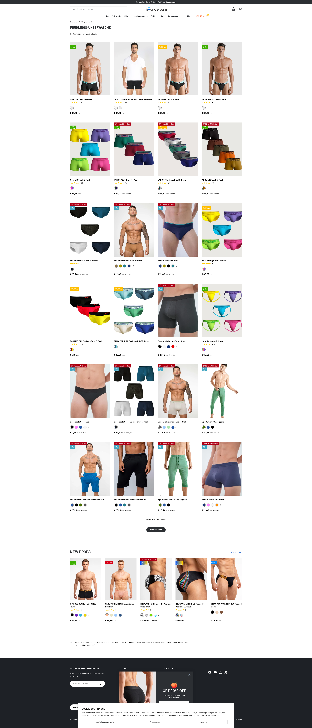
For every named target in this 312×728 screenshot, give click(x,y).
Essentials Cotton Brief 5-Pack (84, 260)
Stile (126, 16)
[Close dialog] (189, 674)
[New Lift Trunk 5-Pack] (90, 149)
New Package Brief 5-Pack (214, 260)
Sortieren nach (77, 34)
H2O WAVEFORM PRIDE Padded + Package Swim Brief (190, 605)
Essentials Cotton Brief (81, 422)
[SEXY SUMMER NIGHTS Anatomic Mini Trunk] (120, 579)
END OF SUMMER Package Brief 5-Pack (131, 341)
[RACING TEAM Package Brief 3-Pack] (90, 310)
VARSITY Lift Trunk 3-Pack (126, 180)
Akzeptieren (155, 722)
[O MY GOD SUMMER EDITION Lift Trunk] (85, 579)
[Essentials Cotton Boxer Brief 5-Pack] (134, 391)
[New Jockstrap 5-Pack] (222, 310)
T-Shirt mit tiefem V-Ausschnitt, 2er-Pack (133, 99)
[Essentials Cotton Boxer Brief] (178, 310)
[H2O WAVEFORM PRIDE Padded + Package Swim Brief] (191, 579)
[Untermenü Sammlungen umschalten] (179, 16)
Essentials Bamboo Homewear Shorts (87, 499)
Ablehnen (204, 722)
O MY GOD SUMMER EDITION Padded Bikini (226, 605)
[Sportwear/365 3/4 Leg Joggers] (178, 469)
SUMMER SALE (201, 16)
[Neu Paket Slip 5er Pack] (178, 68)
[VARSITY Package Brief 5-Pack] (178, 149)
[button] (240, 9)
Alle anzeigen (236, 552)
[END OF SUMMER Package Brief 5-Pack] (134, 310)
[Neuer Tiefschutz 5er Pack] (222, 68)
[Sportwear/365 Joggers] (222, 391)
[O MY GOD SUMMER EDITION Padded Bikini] (226, 579)
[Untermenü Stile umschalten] (129, 16)
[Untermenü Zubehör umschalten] (191, 16)
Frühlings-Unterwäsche (87, 22)
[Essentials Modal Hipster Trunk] (134, 230)
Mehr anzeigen (156, 529)
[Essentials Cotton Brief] (90, 391)
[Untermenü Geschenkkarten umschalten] (147, 16)
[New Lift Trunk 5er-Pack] (90, 68)
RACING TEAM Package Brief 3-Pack (86, 341)
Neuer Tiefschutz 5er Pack (214, 99)
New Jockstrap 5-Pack (212, 341)
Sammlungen (173, 16)
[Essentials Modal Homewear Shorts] (134, 469)
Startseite (73, 22)
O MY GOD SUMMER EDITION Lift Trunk (84, 605)
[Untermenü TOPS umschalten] (157, 16)
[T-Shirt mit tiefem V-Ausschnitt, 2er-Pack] (134, 68)
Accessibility (237, 719)
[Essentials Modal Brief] (178, 230)
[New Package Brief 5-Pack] (222, 230)
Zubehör (187, 16)
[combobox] (98, 9)
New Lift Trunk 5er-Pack (81, 99)
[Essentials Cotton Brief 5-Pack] (90, 230)
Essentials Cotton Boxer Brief (171, 341)
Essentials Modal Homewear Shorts (130, 499)
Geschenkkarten (139, 16)
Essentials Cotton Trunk (213, 499)
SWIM (163, 16)
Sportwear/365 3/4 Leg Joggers (172, 499)
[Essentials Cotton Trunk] (222, 469)
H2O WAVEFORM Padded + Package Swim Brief (155, 605)
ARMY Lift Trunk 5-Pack (212, 180)
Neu (107, 16)
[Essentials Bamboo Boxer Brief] (178, 391)
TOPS (153, 16)
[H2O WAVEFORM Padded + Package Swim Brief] (156, 579)
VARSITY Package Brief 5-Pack (172, 180)
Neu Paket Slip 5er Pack (168, 99)
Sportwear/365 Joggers (213, 422)
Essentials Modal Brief (168, 260)
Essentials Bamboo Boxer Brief (172, 422)
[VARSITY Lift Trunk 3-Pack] (134, 149)
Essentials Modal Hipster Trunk (128, 260)
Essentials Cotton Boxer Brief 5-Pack (131, 422)
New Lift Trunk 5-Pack (80, 180)
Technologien (116, 16)
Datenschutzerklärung (210, 715)
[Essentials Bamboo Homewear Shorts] (90, 469)
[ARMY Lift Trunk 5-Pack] (222, 149)
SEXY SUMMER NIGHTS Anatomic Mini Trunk (119, 605)
